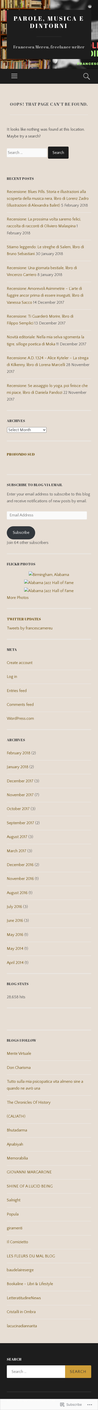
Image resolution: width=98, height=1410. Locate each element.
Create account (19, 662)
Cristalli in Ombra (21, 1312)
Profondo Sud (21, 454)
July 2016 (14, 906)
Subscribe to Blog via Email (34, 484)
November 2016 (20, 878)
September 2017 (20, 823)
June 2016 (15, 920)
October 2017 (18, 809)
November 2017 (20, 795)
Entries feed (17, 690)
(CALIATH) (16, 1116)
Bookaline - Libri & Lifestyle (30, 1284)
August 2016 (17, 893)
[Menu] (14, 76)
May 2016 (15, 934)
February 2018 (18, 753)
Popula (13, 1214)
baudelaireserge (20, 1270)
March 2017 (16, 851)
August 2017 (17, 837)
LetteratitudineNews (24, 1298)
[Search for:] (27, 152)
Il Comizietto (17, 1242)
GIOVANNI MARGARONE (29, 1172)
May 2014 (15, 948)
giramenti (14, 1228)
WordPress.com (20, 718)
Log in (12, 676)
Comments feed (20, 704)
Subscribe (21, 532)
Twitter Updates (24, 619)
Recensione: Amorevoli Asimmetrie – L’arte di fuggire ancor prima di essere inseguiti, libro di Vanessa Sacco (45, 295)
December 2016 (20, 865)
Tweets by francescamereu (30, 628)
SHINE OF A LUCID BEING (30, 1186)
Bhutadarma (17, 1130)
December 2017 (20, 781)
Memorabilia (17, 1158)
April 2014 (15, 962)
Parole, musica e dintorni (49, 22)
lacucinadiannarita (22, 1326)
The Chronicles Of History (29, 1102)
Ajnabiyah (15, 1144)
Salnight (13, 1200)
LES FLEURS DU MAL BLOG (31, 1256)
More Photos (18, 597)
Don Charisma (19, 1067)
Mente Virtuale (19, 1053)
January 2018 (17, 767)
